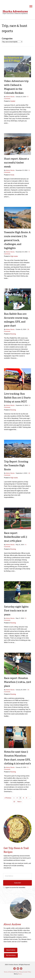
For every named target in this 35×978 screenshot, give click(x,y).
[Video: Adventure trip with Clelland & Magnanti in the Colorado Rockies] (17, 66)
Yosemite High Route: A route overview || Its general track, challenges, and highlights (17, 240)
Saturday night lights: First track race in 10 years (16, 610)
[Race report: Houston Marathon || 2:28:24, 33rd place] (17, 663)
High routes (14, 256)
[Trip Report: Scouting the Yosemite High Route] (17, 448)
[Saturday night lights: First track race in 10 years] (17, 592)
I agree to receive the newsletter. (15, 887)
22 (14, 801)
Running (13, 334)
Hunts (12, 175)
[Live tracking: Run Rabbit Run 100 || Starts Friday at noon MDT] (17, 379)
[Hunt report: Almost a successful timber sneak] (17, 144)
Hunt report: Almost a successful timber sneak (16, 162)
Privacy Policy (18, 972)
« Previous (7, 798)
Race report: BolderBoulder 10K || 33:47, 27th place (15, 536)
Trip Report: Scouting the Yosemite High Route (16, 465)
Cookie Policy (27, 972)
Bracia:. (20, 974)
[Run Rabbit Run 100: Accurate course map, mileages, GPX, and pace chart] (17, 299)
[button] (17, 883)
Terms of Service (8, 972)
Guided (12, 101)
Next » (19, 801)
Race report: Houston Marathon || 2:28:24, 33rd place (17, 682)
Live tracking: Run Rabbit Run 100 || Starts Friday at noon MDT (17, 397)
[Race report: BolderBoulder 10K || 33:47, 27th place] (17, 518)
